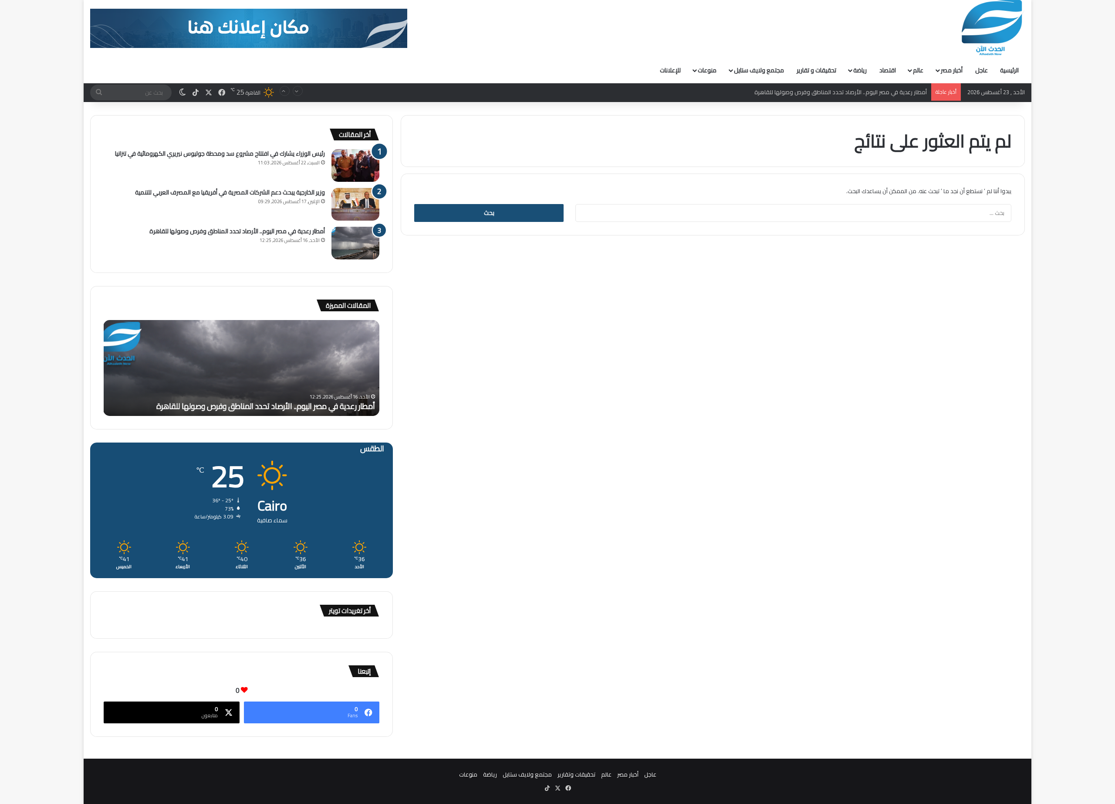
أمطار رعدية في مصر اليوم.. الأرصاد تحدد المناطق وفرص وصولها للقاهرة (840, 92)
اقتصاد (887, 70)
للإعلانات (670, 70)
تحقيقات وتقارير (576, 774)
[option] (241, 368)
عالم (918, 70)
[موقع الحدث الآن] (992, 28)
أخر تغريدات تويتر (350, 610)
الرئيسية (1009, 70)
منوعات (707, 70)
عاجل (981, 70)
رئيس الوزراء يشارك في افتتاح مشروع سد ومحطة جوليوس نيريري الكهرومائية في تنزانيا (220, 153)
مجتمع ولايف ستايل (759, 70)
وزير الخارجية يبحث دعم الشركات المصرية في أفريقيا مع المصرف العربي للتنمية (230, 192)
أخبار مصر (952, 70)
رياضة (860, 70)
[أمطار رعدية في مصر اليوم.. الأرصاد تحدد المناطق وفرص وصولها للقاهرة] (355, 243)
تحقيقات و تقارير (816, 70)
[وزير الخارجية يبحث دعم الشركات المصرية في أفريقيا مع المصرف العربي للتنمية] (355, 204)
